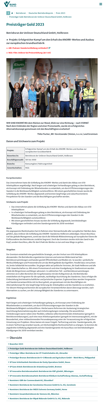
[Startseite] (12, 13)
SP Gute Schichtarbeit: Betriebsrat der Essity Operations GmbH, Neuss (40, 362)
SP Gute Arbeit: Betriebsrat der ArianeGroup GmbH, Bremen (36, 367)
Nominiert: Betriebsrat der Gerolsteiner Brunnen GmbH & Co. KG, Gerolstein (43, 385)
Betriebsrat (21, 13)
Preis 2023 (60, 13)
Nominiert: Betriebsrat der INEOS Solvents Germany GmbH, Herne (38, 389)
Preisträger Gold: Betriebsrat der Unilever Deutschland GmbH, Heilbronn (40, 17)
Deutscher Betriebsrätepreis (41, 13)
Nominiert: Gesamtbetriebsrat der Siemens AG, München (34, 394)
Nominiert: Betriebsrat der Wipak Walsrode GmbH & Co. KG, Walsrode (40, 398)
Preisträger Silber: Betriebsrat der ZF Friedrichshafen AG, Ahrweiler (39, 353)
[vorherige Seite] (8, 13)
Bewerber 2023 (16, 344)
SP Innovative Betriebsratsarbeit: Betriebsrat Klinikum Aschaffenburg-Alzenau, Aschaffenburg (51, 376)
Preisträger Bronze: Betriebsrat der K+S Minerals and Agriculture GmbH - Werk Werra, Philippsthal (52, 358)
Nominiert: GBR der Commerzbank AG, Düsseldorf (31, 380)
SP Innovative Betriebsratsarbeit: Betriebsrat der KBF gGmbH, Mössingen (42, 371)
